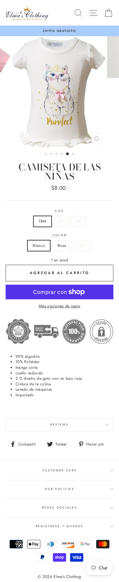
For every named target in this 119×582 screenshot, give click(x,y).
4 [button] (62, 154)
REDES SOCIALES (59, 507)
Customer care (59, 470)
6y (78, 221)
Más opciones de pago (59, 306)
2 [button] (52, 154)
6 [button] (73, 154)
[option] (59, 31)
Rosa (62, 245)
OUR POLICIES (59, 489)
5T (61, 221)
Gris (82, 245)
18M (42, 221)
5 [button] (67, 154)
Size (59, 211)
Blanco (39, 245)
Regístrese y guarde (60, 526)
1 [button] (46, 154)
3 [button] (57, 154)
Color (59, 235)
